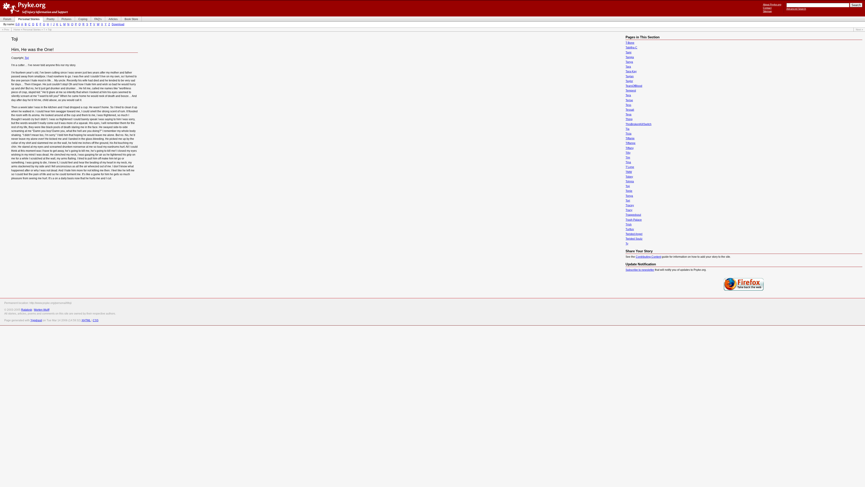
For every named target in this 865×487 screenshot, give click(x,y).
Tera (628, 95)
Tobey (629, 176)
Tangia (630, 57)
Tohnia (630, 181)
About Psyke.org (772, 4)
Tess (628, 105)
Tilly (628, 152)
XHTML (86, 320)
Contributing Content (648, 256)
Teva (628, 114)
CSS (95, 320)
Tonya (629, 196)
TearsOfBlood (634, 85)
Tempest (631, 90)
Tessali (630, 109)
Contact (767, 8)
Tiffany (630, 148)
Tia (627, 129)
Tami (628, 52)
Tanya (629, 62)
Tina (628, 162)
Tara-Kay (631, 71)
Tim (628, 157)
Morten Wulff (41, 309)
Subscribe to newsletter (640, 269)
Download (118, 24)
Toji (27, 58)
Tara (628, 66)
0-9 (18, 24)
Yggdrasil (36, 320)
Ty (627, 243)
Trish (629, 224)
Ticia (628, 133)
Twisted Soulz (634, 238)
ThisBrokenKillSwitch (638, 124)
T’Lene (630, 167)
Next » (859, 29)
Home (17, 29)
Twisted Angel (634, 234)
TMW (629, 172)
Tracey (630, 205)
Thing (629, 119)
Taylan (630, 76)
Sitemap (767, 11)
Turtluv (630, 229)
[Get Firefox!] (744, 290)
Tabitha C (631, 47)
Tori (628, 200)
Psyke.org (35, 8)
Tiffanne (630, 143)
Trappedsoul (633, 214)
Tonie (629, 191)
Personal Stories (32, 29)
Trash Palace (634, 219)
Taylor (629, 81)
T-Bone (630, 42)
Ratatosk (26, 309)
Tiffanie (630, 138)
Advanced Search (796, 8)
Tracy (629, 210)
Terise (629, 100)
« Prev (5, 29)
